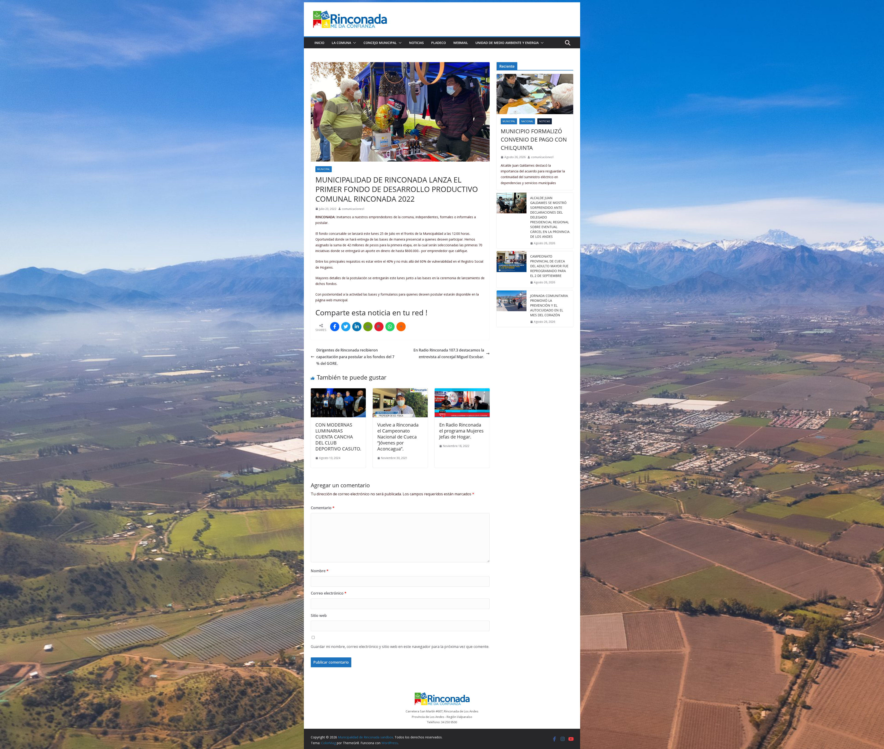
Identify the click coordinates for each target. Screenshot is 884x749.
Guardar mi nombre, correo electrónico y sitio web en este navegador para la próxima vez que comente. (400, 646)
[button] (353, 43)
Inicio (319, 43)
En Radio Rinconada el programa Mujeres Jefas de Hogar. (461, 431)
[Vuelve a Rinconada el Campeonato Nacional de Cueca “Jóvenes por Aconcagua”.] (400, 391)
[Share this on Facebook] (334, 326)
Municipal (323, 169)
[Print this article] (367, 326)
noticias (544, 121)
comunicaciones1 (353, 209)
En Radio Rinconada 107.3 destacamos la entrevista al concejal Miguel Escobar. (448, 353)
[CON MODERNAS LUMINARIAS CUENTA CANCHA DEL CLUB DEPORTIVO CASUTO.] (338, 391)
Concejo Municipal (380, 43)
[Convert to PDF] (379, 326)
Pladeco (438, 43)
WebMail (460, 43)
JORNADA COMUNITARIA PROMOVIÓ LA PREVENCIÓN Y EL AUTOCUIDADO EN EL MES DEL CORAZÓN (549, 305)
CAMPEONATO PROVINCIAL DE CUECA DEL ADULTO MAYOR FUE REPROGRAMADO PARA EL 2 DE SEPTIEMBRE (549, 266)
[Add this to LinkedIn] (356, 326)
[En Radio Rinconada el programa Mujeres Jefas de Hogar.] (462, 391)
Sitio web (319, 615)
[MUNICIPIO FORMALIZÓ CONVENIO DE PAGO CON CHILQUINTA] (535, 94)
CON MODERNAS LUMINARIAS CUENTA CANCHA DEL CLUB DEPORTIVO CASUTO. (338, 437)
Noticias (416, 43)
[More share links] (401, 326)
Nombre (320, 570)
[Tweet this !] (345, 326)
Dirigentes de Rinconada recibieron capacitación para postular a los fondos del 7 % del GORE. (355, 357)
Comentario (322, 507)
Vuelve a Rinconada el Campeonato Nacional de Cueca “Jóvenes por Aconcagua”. (398, 437)
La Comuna (341, 43)
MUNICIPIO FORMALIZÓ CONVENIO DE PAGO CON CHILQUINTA (534, 139)
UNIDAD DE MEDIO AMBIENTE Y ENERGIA (507, 43)
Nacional (527, 121)
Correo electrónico (328, 593)
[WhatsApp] (390, 326)
